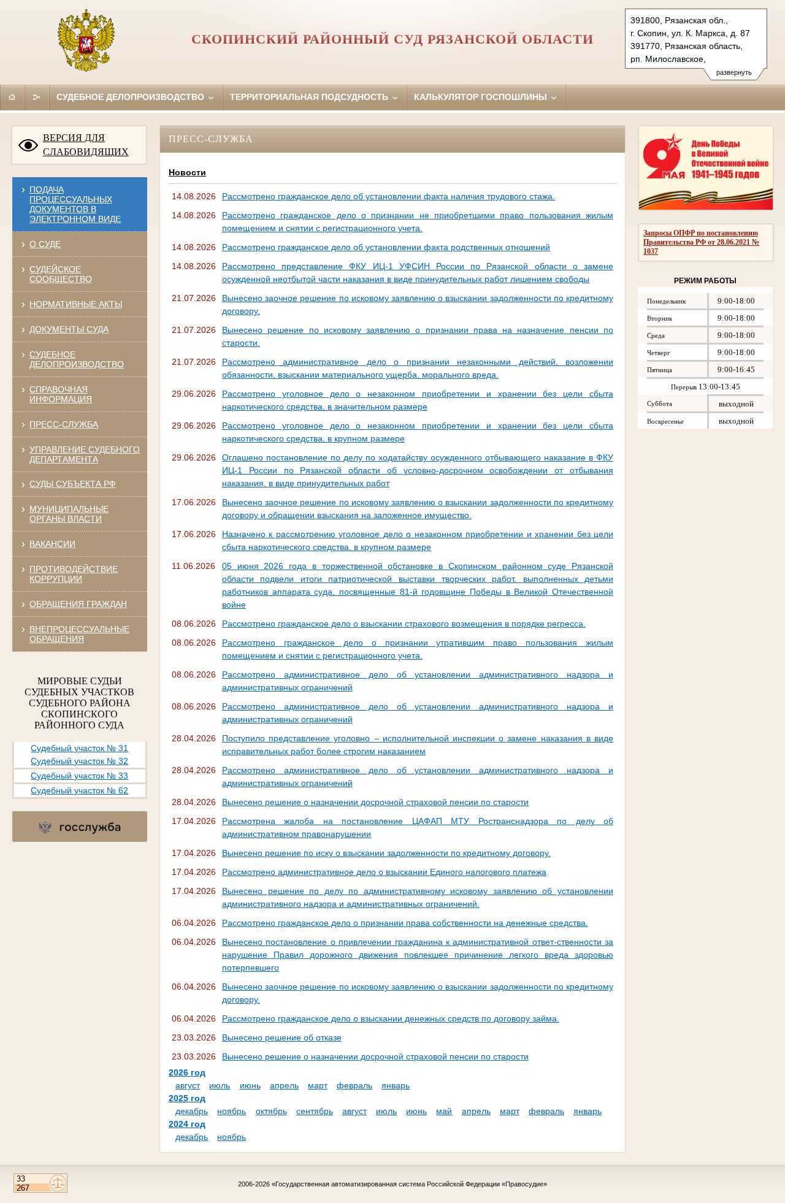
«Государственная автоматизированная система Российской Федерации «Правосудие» (409, 1184)
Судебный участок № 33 (79, 776)
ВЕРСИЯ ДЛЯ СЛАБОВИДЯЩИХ (86, 144)
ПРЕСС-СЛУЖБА (63, 424)
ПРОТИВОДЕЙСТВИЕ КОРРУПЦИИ (73, 574)
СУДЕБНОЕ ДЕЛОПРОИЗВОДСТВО (76, 359)
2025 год (187, 1098)
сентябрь (314, 1111)
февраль (354, 1085)
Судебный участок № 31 (79, 748)
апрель (284, 1085)
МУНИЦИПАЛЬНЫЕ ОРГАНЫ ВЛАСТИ (69, 514)
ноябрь (231, 1111)
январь (395, 1085)
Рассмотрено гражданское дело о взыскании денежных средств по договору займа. (390, 1018)
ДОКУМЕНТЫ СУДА (69, 329)
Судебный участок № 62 (79, 790)
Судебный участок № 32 (79, 761)
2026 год (187, 1072)
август (187, 1085)
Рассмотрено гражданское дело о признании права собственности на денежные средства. (405, 923)
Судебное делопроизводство (131, 97)
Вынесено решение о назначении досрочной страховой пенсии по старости (375, 802)
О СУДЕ (45, 244)
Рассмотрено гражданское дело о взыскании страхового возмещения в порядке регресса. (404, 623)
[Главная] (12, 97)
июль (219, 1085)
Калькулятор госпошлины (482, 97)
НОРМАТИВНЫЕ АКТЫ (75, 304)
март (317, 1085)
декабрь (191, 1111)
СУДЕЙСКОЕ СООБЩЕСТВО (60, 274)
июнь (250, 1085)
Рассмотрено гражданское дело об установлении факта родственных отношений (386, 247)
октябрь (271, 1111)
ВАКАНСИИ (52, 544)
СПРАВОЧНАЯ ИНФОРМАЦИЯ (60, 394)
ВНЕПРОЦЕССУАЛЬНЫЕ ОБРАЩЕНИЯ (79, 634)
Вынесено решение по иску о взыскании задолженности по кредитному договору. (386, 853)
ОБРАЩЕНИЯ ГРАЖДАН (78, 604)
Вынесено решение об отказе (282, 1037)
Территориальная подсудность (310, 97)
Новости (187, 172)
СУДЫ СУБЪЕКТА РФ (72, 484)
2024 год (187, 1124)
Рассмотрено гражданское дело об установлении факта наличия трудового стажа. (388, 196)
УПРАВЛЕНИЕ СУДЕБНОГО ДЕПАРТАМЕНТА (84, 454)
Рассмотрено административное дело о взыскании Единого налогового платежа (384, 872)
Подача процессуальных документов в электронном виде (75, 204)
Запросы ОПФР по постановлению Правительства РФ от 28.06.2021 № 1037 (701, 242)
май (444, 1111)
